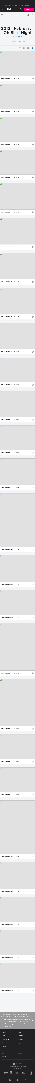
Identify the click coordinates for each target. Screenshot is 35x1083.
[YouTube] (17, 1080)
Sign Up (29, 9)
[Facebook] (10, 1080)
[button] (28, 15)
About (4, 1032)
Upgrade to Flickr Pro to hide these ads (17, 5)
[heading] (9, 9)
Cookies (20, 1039)
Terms (4, 1056)
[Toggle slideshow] (20, 48)
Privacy (20, 1053)
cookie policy (8, 1026)
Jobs (19, 1032)
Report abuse (22, 1043)
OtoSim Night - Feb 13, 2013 (10, 78)
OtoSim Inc (19, 37)
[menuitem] (21, 9)
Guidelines (5, 1043)
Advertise (21, 1036)
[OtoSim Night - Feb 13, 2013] (17, 63)
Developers (5, 1039)
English (4, 1046)
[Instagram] (25, 1080)
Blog (3, 1036)
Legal (4, 1053)
